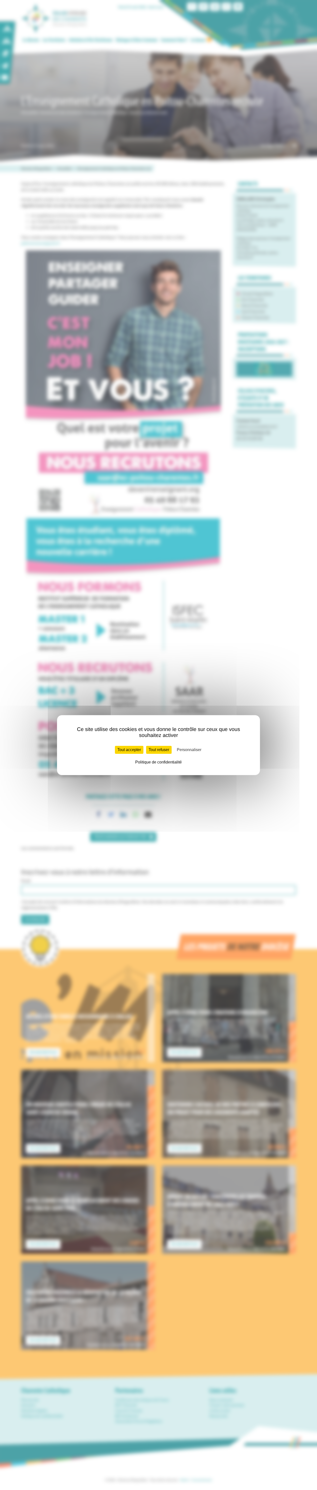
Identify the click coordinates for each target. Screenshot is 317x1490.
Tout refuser (159, 750)
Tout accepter (129, 750)
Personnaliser (189, 750)
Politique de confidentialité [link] (158, 762)
